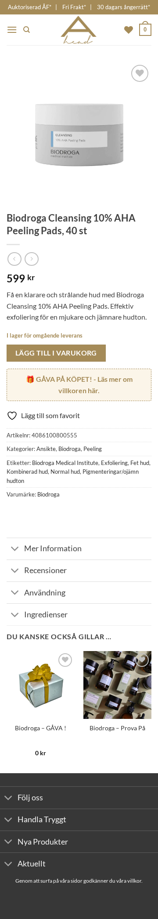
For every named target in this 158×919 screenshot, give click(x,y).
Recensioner (45, 570)
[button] (12, 29)
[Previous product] (31, 259)
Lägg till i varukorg (56, 353)
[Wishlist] (128, 29)
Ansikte (46, 448)
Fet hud (139, 462)
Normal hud (65, 471)
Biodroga (69, 448)
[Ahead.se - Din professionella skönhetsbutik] (79, 29)
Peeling (92, 448)
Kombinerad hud (27, 471)
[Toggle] (15, 549)
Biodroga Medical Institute (65, 462)
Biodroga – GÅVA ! (40, 728)
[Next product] (14, 259)
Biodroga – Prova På (117, 728)
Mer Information (53, 548)
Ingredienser (46, 614)
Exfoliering (114, 462)
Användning (44, 592)
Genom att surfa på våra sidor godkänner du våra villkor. (79, 880)
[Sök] (26, 29)
